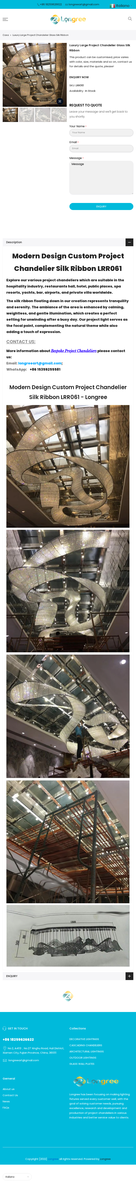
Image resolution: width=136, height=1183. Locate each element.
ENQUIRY (101, 206)
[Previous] (8, 74)
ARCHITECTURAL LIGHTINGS (86, 1051)
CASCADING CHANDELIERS (85, 1045)
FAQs (6, 1107)
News (6, 1101)
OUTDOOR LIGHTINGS (82, 1057)
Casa (6, 35)
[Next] (60, 74)
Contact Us (10, 1095)
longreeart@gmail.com (84, 4)
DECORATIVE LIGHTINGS (84, 1039)
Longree (105, 1159)
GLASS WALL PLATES (81, 1064)
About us (9, 1089)
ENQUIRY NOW (79, 77)
